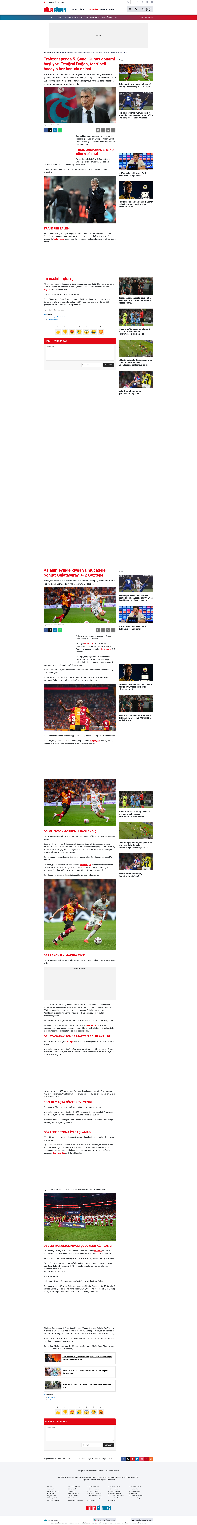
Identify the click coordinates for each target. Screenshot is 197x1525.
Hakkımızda (96, 1459)
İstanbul (98, 1251)
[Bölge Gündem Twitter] (128, 2)
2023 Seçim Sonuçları (53, 1500)
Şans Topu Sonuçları (74, 1493)
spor (49, 1400)
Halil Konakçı (71, 1491)
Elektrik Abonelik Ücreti (53, 1491)
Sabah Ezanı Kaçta (115, 1491)
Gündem (103, 9)
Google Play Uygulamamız (106, 1520)
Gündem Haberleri (115, 1487)
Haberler (49, 1487)
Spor (57, 52)
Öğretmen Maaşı (135, 1498)
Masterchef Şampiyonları (96, 1498)
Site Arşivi (113, 1500)
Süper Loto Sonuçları (115, 1493)
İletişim (104, 1459)
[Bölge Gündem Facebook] (133, 2)
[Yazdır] (98, 130)
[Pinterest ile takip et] (146, 1459)
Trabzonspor (59, 239)
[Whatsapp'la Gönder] (60, 130)
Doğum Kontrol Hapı (73, 1496)
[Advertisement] (59, 147)
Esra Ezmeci (50, 1493)
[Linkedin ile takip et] (137, 1459)
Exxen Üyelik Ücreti (94, 1491)
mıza (118, 1523)
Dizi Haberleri (134, 1489)
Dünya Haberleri (72, 1489)
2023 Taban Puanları (137, 1496)
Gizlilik (110, 1459)
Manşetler (51, 2)
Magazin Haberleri (136, 1487)
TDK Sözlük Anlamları (95, 1496)
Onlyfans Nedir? (51, 1496)
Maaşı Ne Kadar (114, 1498)
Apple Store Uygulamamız (143, 1520)
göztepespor (52, 1397)
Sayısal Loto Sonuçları (95, 1493)
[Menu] (130, 9)
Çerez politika (111, 1523)
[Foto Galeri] (152, 2)
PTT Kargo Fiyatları (52, 1498)
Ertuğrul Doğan (53, 319)
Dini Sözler (134, 1493)
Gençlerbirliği (59, 1153)
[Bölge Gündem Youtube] (142, 2)
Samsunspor (85, 865)
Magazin (113, 9)
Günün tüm (146, 17)
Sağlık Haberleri (114, 1489)
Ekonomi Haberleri (94, 1487)
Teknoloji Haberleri (94, 1489)
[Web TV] (147, 2)
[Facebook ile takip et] (123, 1459)
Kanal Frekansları (135, 1491)
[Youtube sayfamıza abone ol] (132, 1459)
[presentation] (46, 17)
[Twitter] (50, 130)
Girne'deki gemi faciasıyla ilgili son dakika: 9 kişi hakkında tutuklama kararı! (91, 17)
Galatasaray (106, 649)
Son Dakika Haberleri (74, 1487)
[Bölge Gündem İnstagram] (137, 2)
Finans (74, 9)
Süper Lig (88, 643)
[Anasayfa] (45, 2)
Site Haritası (92, 1500)
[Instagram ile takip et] (141, 1459)
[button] (103, 130)
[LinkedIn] (55, 130)
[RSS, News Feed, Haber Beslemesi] (151, 1459)
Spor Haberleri (51, 1489)
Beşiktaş (48, 289)
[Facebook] (46, 130)
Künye (89, 1459)
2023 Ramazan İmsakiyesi (75, 1500)
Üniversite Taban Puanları (117, 1496)
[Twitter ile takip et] (128, 1459)
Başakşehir (95, 740)
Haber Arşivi (60, 2)
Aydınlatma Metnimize (129, 1523)
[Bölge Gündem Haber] (55, 9)
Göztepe (69, 1041)
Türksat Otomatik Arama (75, 1498)
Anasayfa (49, 52)
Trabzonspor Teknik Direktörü (58, 317)
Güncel (82, 9)
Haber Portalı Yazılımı (54, 1520)
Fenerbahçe (91, 1025)
